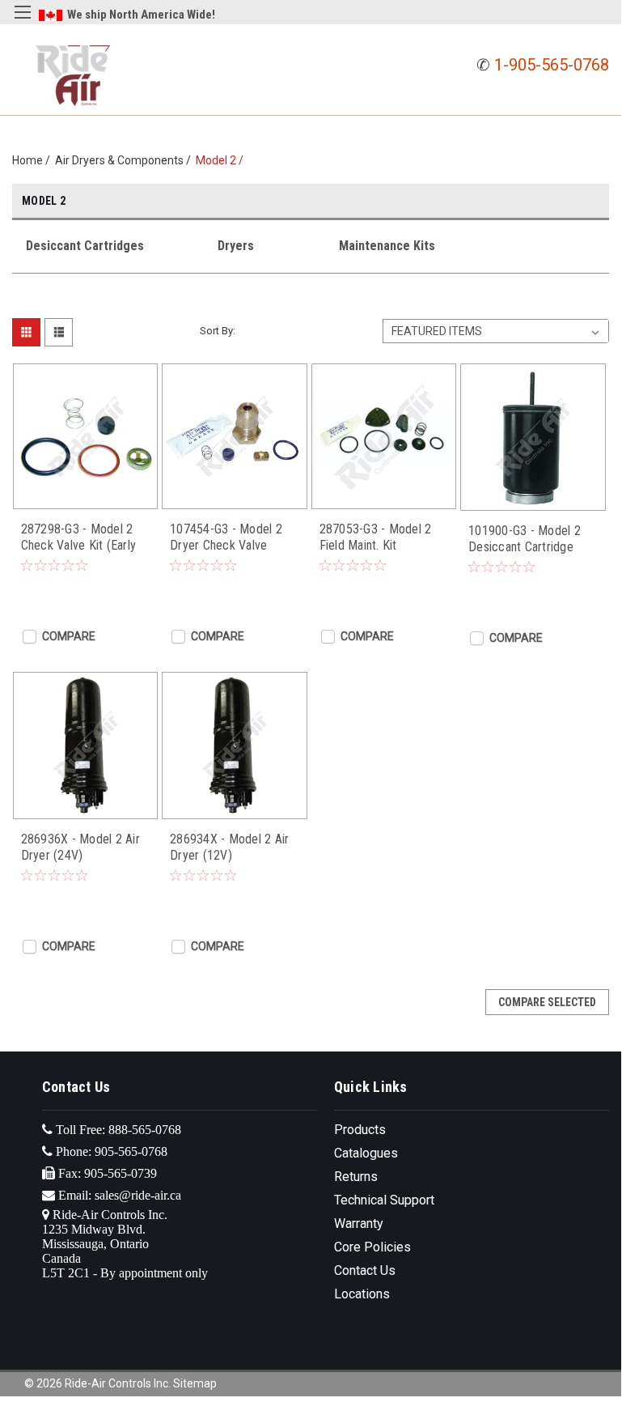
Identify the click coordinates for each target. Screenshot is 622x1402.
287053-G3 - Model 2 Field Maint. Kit (375, 537)
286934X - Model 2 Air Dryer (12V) (229, 847)
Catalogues (366, 1153)
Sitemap (195, 1383)
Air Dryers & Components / (125, 160)
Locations (362, 1294)
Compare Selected (547, 1002)
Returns (356, 1176)
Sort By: (217, 331)
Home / (33, 160)
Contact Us (365, 1270)
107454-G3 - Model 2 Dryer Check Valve (226, 537)
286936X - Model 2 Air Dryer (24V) (80, 847)
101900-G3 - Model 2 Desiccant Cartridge (524, 538)
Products (360, 1129)
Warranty (358, 1223)
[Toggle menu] (22, 22)
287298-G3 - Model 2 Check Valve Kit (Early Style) (79, 537)
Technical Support (384, 1200)
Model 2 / (222, 160)
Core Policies (372, 1247)
